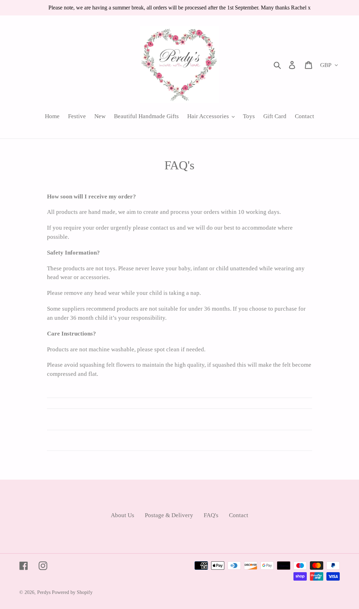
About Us (122, 515)
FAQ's (211, 515)
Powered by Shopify (72, 592)
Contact (238, 515)
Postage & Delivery (169, 515)
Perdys (43, 592)
